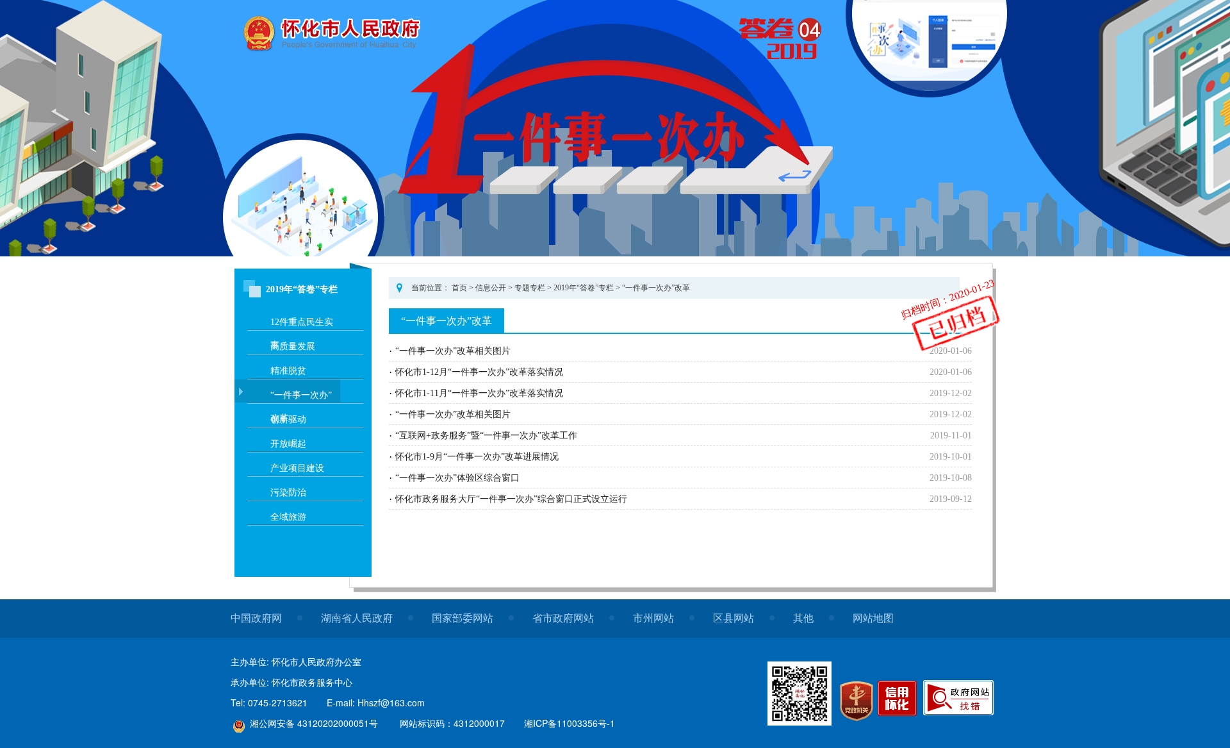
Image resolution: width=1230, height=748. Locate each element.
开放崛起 (288, 444)
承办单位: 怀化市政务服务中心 (291, 682)
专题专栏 (529, 287)
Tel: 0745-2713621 (269, 702)
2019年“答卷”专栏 (584, 287)
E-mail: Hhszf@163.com (376, 702)
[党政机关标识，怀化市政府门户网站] (856, 700)
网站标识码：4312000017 (452, 723)
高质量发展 (292, 346)
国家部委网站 (462, 618)
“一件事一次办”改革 (301, 396)
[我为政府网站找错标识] (960, 697)
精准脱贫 (288, 371)
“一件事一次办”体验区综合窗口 (457, 478)
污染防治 (288, 492)
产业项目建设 (297, 468)
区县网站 (733, 618)
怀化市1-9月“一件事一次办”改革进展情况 (477, 456)
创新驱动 (288, 419)
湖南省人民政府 (357, 618)
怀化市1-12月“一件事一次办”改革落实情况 (479, 372)
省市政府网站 (563, 618)
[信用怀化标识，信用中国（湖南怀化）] (899, 700)
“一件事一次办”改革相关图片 (453, 351)
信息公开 (490, 287)
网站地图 (873, 618)
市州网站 (653, 618)
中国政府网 (256, 618)
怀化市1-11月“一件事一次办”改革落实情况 (479, 393)
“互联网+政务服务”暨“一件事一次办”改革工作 (486, 435)
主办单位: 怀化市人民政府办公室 (296, 661)
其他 (803, 618)
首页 (459, 287)
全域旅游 (288, 517)
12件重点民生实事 (301, 323)
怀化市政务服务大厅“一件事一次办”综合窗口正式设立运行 (511, 499)
